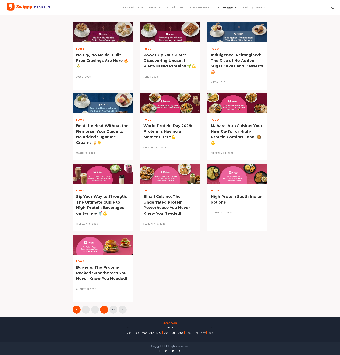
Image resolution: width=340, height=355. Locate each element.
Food (80, 48)
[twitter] (173, 351)
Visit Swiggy (224, 7)
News (153, 7)
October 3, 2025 (221, 212)
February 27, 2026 (154, 147)
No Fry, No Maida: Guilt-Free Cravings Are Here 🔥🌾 (102, 60)
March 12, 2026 (85, 152)
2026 (170, 327)
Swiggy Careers (254, 7)
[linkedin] (166, 351)
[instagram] (180, 351)
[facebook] (160, 351)
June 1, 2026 (150, 76)
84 (113, 309)
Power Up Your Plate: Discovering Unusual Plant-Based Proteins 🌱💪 (169, 60)
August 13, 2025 (86, 289)
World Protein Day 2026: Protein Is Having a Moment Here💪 (167, 131)
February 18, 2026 (87, 223)
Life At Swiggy (129, 7)
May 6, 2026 (218, 82)
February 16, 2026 (154, 223)
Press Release (199, 7)
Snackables (175, 7)
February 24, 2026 (222, 152)
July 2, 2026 (83, 76)
